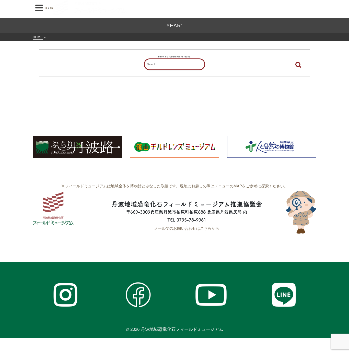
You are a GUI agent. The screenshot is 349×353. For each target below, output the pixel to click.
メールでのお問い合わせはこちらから (186, 228)
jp (46, 7)
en (51, 7)
